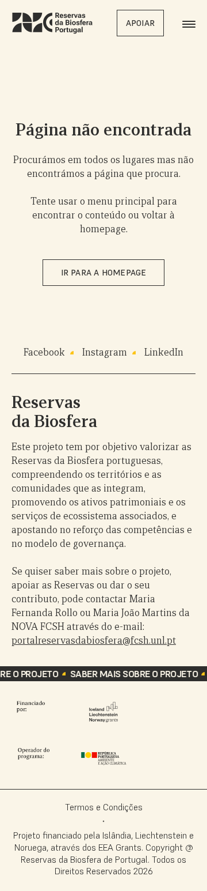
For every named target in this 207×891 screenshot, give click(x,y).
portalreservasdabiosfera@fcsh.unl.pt (94, 641)
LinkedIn (163, 352)
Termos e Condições (104, 807)
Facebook (44, 352)
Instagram (104, 352)
